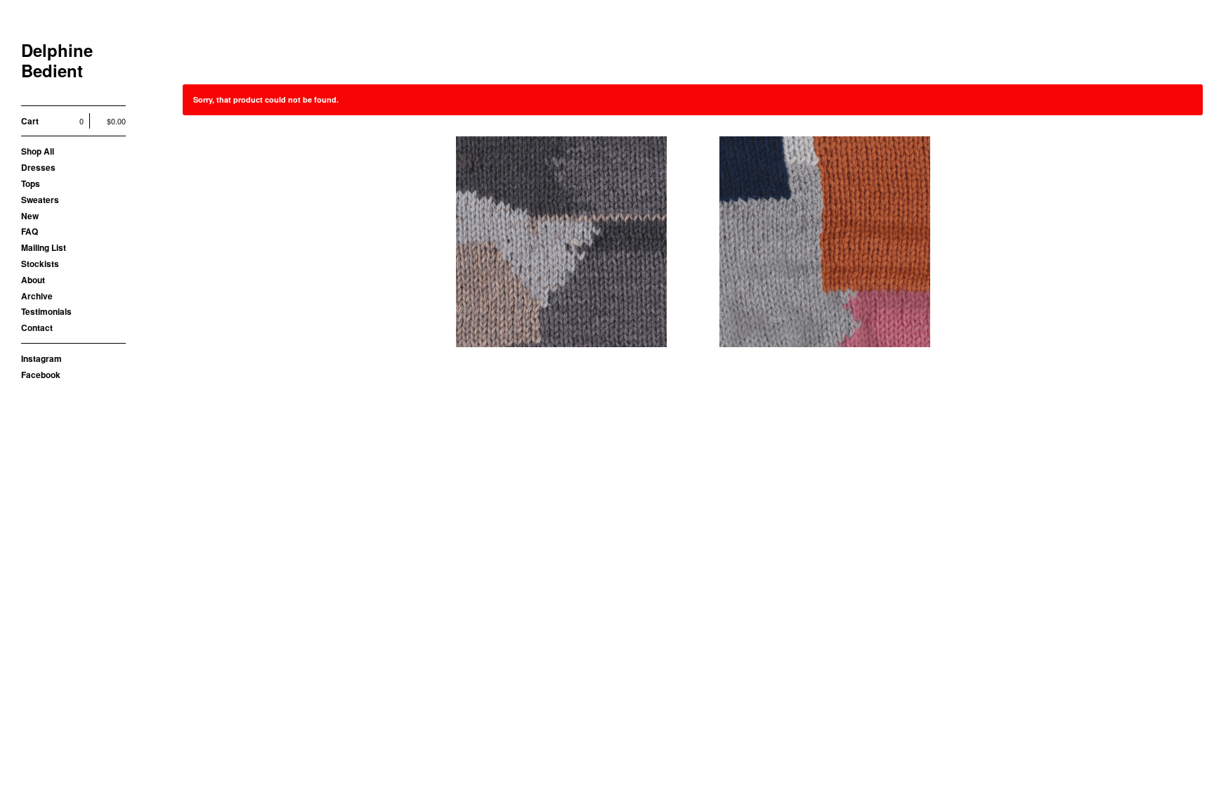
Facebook (40, 374)
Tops (30, 183)
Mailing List (43, 247)
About (33, 279)
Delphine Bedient (57, 60)
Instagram (41, 358)
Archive (37, 296)
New (30, 215)
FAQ (29, 231)
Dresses (38, 167)
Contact (37, 327)
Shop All (37, 151)
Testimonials (46, 311)
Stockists (40, 263)
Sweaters (40, 199)
